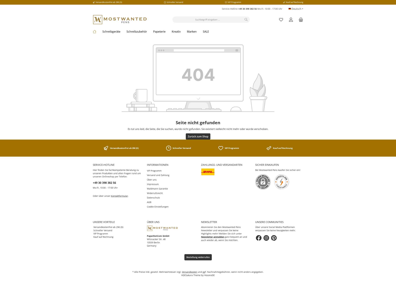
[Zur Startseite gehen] (120, 20)
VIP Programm (154, 170)
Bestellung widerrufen (198, 257)
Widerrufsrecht (155, 193)
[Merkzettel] (281, 19)
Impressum (153, 184)
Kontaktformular (119, 195)
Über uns (152, 179)
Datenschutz (153, 197)
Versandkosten (189, 271)
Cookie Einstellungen (158, 206)
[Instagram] (266, 237)
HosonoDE (209, 275)
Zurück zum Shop (198, 136)
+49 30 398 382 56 (104, 183)
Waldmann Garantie (157, 188)
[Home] (97, 31)
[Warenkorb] (300, 19)
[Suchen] (246, 19)
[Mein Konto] (291, 19)
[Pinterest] (273, 237)
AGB (149, 202)
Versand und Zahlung (158, 175)
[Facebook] (258, 237)
